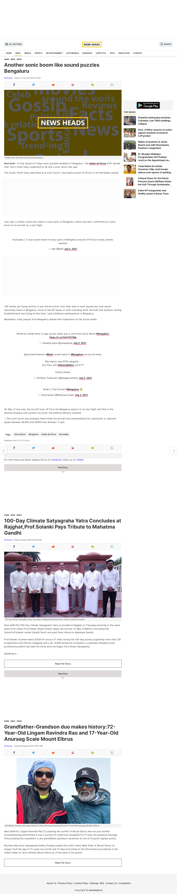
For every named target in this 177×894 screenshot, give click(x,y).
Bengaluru (33, 434)
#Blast (49, 354)
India (18, 53)
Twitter (80, 459)
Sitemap (94, 883)
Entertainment (54, 53)
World (27, 53)
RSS (102, 883)
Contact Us (111, 883)
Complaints (125, 883)
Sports (38, 53)
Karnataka (64, 434)
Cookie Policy (81, 883)
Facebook (56, 459)
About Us (51, 883)
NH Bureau (8, 78)
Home (9, 53)
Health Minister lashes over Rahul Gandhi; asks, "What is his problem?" (3, 450)
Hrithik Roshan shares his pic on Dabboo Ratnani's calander (173, 450)
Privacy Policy (65, 883)
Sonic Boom (20, 434)
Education (124, 53)
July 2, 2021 (70, 249)
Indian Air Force (97, 163)
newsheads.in (95, 890)
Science (137, 53)
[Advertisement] (88, 19)
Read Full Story (63, 663)
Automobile (72, 53)
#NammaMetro (66, 365)
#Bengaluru (102, 333)
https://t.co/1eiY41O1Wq (62, 337)
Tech (112, 53)
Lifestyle (101, 53)
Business (87, 53)
